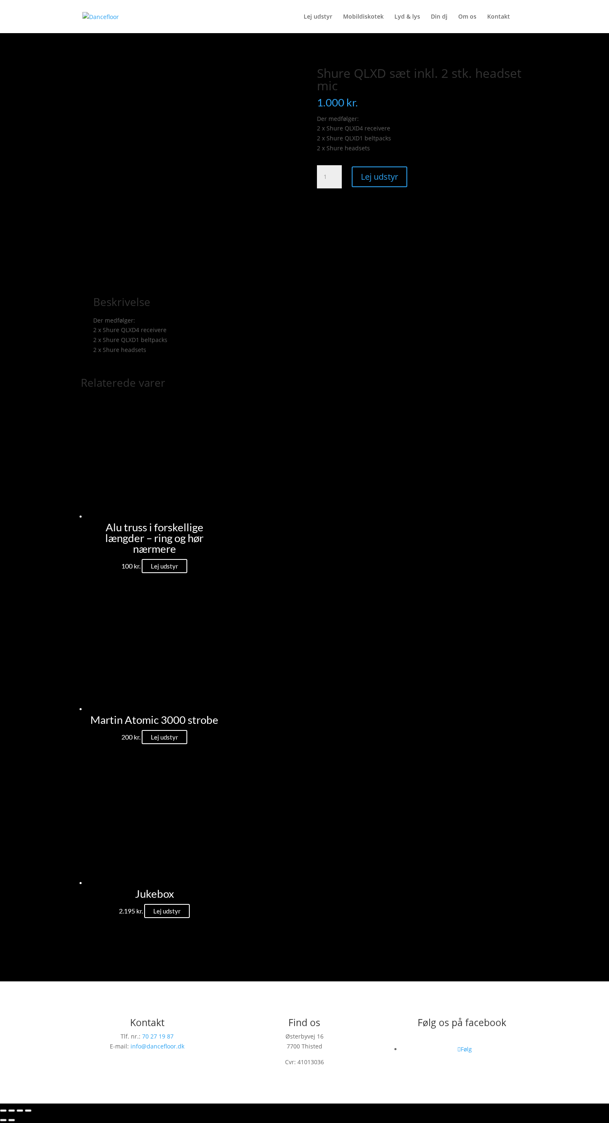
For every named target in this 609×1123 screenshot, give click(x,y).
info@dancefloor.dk (157, 1046)
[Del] (20, 1110)
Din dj (439, 17)
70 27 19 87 (158, 1036)
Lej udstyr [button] (164, 566)
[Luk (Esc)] (28, 1110)
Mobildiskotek (363, 17)
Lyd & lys (407, 17)
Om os (467, 17)
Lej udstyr (318, 17)
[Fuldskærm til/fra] (11, 1110)
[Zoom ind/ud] (3, 1110)
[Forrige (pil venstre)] (3, 1120)
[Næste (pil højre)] (11, 1120)
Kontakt (498, 17)
